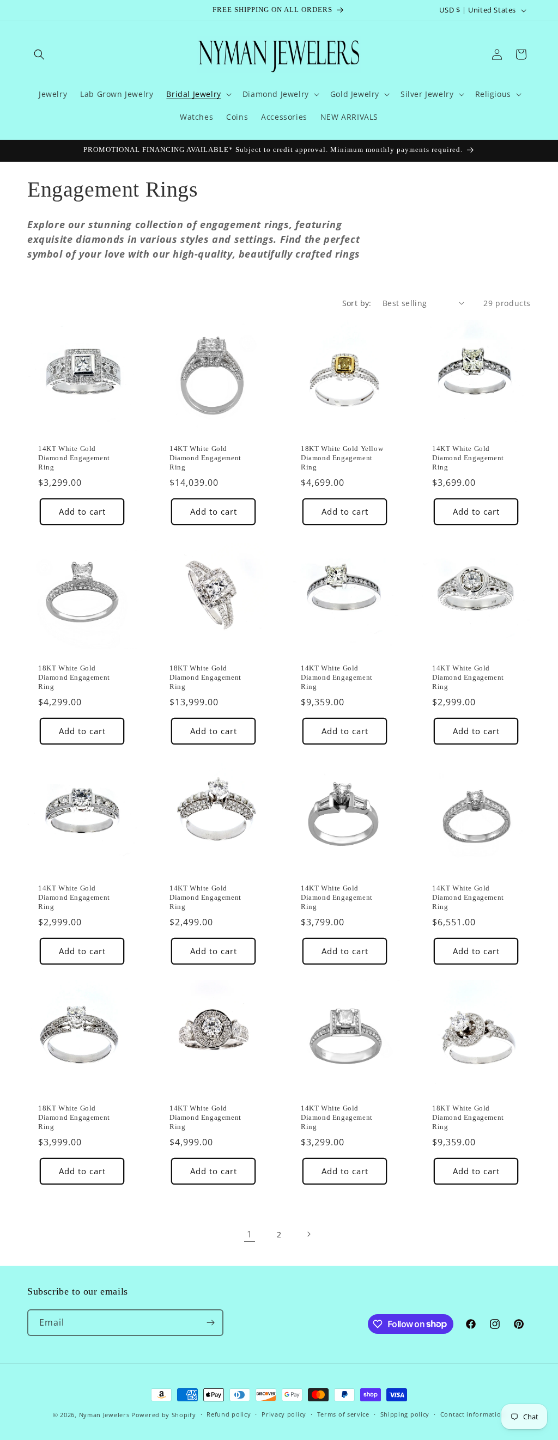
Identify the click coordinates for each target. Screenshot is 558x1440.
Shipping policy (405, 1414)
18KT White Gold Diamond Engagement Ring (74, 677)
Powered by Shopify (163, 1415)
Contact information (472, 1414)
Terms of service (343, 1414)
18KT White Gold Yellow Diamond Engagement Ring (342, 457)
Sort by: (357, 303)
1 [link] (249, 1234)
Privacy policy (284, 1414)
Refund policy (229, 1414)
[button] (39, 54)
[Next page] (308, 1234)
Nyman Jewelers (104, 1415)
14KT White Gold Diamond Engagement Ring (74, 457)
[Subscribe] (210, 1322)
